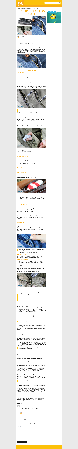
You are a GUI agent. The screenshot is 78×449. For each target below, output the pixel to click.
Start (18, 8)
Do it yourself (21, 8)
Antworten (21, 409)
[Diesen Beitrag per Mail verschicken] (32, 37)
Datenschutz (43, 446)
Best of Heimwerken (32, 446)
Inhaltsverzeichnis (32, 70)
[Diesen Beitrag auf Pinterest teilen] (26, 37)
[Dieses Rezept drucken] (35, 37)
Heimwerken (44, 5)
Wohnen (38, 5)
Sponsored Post (50, 0)
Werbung (46, 446)
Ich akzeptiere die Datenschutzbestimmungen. (24, 439)
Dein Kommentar (19, 425)
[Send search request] (59, 2)
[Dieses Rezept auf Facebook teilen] (28, 37)
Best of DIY (27, 446)
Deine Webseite (19, 436)
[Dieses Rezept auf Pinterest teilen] (30, 37)
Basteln (26, 5)
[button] (28, 6)
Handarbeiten (32, 5)
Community (50, 5)
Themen (53, 0)
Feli (20, 36)
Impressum (59, 0)
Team (37, 446)
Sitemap (56, 0)
